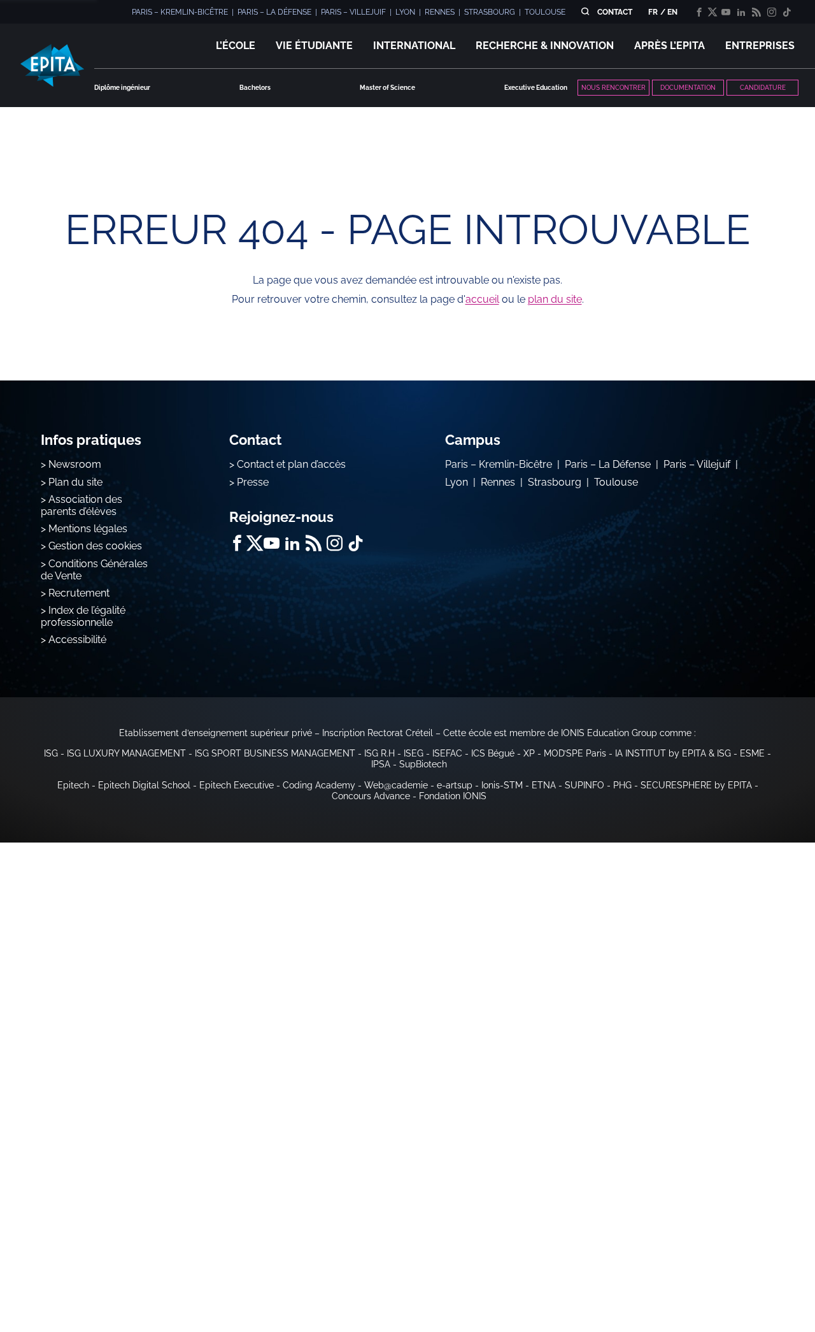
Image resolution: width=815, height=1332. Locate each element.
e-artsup (454, 785)
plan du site (555, 299)
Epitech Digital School (144, 785)
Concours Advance (371, 796)
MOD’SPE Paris (575, 753)
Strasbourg (554, 482)
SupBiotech (423, 764)
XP (529, 753)
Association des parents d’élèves (81, 505)
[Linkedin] (741, 12)
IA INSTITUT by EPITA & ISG (673, 753)
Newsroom (74, 464)
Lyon (456, 482)
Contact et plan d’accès (291, 464)
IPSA (380, 764)
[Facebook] (699, 12)
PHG (622, 785)
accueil (482, 299)
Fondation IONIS (452, 796)
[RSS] (756, 12)
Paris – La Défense (608, 464)
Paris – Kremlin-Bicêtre (498, 464)
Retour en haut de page (751, 1281)
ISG (51, 753)
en (672, 12)
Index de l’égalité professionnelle (83, 616)
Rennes (498, 482)
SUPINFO (584, 785)
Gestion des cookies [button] (95, 546)
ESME (752, 753)
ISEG (413, 753)
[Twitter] (712, 12)
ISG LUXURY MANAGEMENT (126, 753)
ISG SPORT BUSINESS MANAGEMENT (275, 753)
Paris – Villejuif (696, 464)
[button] (235, 46)
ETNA (544, 785)
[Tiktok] (787, 12)
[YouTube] (726, 12)
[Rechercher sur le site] (585, 11)
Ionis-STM (502, 785)
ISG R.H (379, 753)
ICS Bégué (492, 753)
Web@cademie (396, 785)
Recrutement (79, 593)
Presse (253, 482)
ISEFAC (447, 753)
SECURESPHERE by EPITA (696, 785)
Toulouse (616, 482)
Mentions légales (87, 529)
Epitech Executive (236, 785)
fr (653, 12)
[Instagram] (772, 12)
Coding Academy (319, 785)
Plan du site (75, 482)
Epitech (73, 785)
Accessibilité (77, 639)
